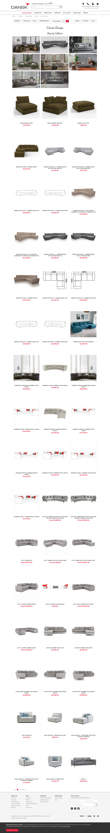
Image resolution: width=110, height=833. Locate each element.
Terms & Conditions (15, 803)
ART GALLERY (66, 12)
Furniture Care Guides (45, 797)
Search (31, 5)
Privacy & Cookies (15, 805)
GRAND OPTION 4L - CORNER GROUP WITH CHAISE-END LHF (55, 255)
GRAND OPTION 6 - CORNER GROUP (26, 298)
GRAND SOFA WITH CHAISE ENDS (83, 341)
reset (64, 21)
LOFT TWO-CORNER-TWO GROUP (83, 604)
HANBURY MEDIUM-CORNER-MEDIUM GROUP (55, 430)
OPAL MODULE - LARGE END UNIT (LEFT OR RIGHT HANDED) (27, 779)
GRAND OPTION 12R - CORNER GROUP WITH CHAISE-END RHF (83, 167)
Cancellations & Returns (31, 803)
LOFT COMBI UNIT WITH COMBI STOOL (83, 560)
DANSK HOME (77, 12)
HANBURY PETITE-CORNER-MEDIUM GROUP (26, 473)
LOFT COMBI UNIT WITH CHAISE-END (55, 560)
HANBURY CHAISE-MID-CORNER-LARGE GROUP (26, 386)
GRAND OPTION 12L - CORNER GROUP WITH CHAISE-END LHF (55, 167)
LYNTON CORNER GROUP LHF (55, 648)
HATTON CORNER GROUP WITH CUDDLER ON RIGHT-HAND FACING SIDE (83, 517)
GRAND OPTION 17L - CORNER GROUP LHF (26, 210)
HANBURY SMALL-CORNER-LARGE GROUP (83, 473)
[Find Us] (83, 4)
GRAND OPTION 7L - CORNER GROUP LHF (55, 298)
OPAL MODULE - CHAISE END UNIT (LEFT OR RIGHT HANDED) (83, 736)
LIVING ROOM (38, 12)
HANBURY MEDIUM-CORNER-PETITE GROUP (83, 430)
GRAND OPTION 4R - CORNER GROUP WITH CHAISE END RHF (83, 255)
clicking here (66, 826)
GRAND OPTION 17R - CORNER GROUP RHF (55, 210)
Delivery (28, 799)
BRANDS (85, 12)
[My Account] (93, 4)
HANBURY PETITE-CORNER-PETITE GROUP (55, 473)
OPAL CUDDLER (26, 735)
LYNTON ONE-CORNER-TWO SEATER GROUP (27, 692)
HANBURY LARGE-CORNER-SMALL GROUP (26, 429)
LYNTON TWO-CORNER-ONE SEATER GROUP (55, 692)
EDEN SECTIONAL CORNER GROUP (26, 167)
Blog (56, 799)
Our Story (13, 799)
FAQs (27, 805)
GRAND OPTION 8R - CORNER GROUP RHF (55, 341)
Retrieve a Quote (44, 801)
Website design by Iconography (19, 818)
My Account (29, 807)
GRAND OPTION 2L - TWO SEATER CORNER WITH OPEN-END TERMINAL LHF (83, 211)
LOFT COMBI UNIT (26, 560)
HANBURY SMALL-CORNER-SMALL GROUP (26, 516)
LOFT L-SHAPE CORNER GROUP (26, 604)
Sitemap (13, 807)
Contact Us (28, 797)
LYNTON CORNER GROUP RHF (83, 648)
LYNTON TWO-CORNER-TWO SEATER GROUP (83, 692)
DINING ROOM (48, 12)
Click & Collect (29, 801)
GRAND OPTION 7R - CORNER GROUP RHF (83, 298)
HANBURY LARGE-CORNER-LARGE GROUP (55, 385)
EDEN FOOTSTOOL (83, 123)
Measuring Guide (44, 799)
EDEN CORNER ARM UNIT (55, 123)
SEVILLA (83, 779)
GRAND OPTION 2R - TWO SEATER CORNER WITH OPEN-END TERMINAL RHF (26, 255)
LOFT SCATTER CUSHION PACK (55, 604)
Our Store (13, 797)
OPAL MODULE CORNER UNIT (55, 779)
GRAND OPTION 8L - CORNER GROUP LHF (26, 341)
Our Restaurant (14, 801)
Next (23, 789)
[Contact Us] (88, 4)
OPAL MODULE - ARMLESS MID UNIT (55, 735)
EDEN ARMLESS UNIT (26, 123)
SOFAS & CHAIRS (26, 12)
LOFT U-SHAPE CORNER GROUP (26, 648)
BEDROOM (57, 12)
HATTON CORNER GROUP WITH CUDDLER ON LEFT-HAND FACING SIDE (55, 517)
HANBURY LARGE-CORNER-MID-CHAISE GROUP (83, 386)
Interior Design (58, 797)
